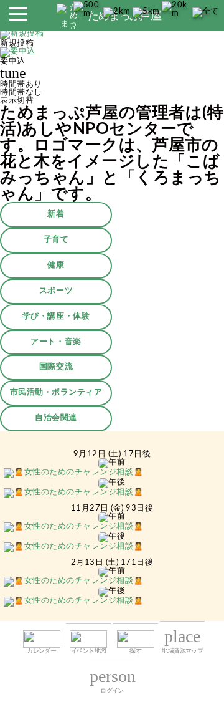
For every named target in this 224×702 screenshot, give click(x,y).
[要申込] (17, 53)
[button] (18, 17)
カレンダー (41, 651)
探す (135, 651)
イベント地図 (88, 651)
